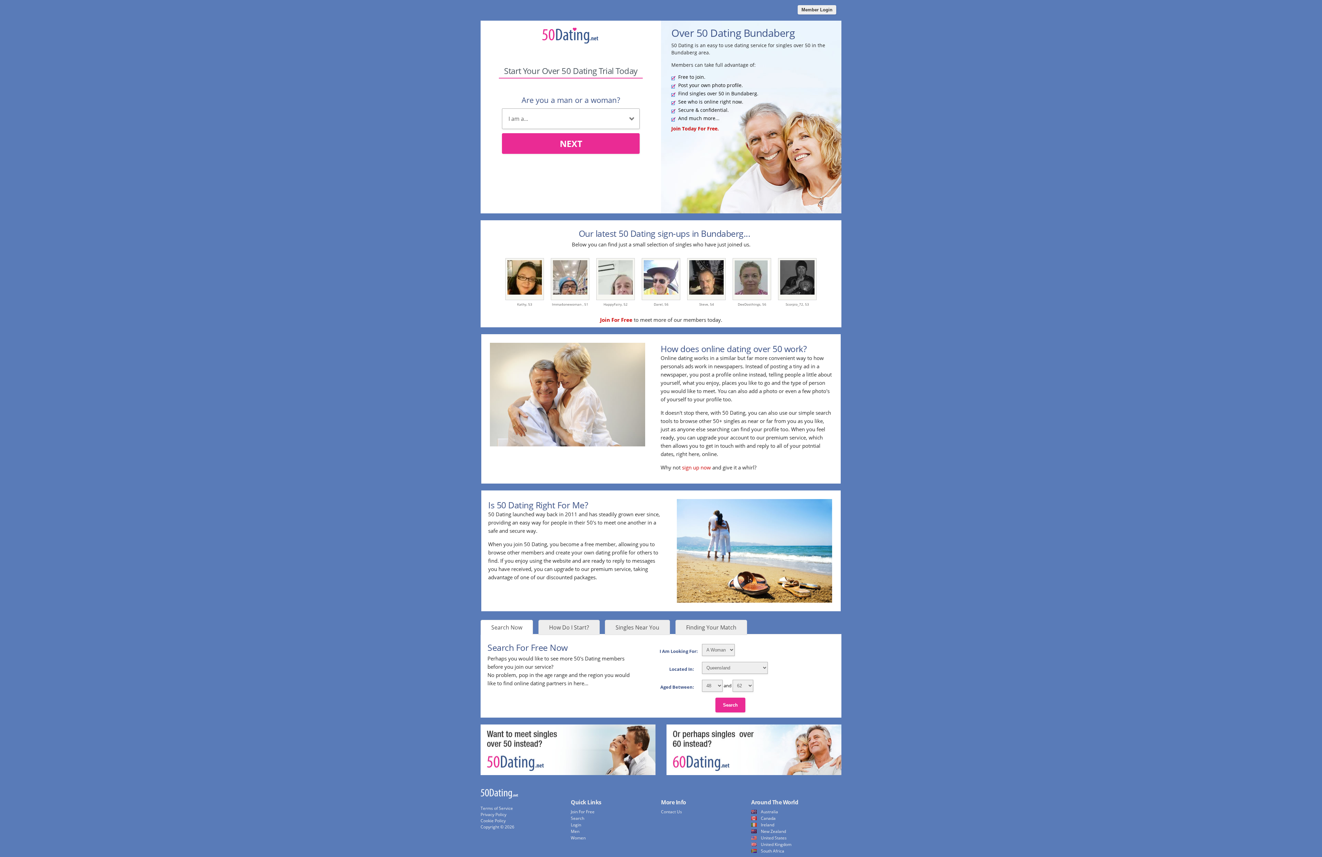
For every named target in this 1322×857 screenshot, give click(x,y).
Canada (768, 818)
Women (578, 838)
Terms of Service (497, 808)
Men (575, 831)
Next (571, 143)
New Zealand (773, 831)
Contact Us (671, 812)
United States (774, 838)
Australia (769, 812)
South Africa (772, 851)
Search (730, 705)
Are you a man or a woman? (571, 100)
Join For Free (583, 812)
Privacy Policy (493, 814)
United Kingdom (776, 844)
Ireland (767, 825)
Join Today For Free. (695, 128)
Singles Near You (637, 627)
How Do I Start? (569, 627)
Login (576, 825)
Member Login (816, 9)
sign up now (696, 467)
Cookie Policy (493, 821)
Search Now (506, 627)
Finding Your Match (711, 627)
